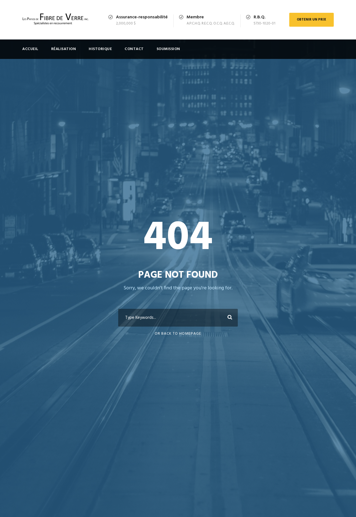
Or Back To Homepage (178, 333)
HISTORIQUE (100, 49)
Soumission (168, 49)
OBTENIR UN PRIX (311, 20)
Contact (134, 49)
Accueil (30, 49)
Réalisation (63, 49)
